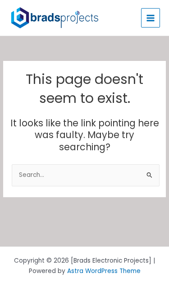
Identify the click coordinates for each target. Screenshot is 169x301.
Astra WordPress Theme (104, 271)
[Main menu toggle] (150, 18)
